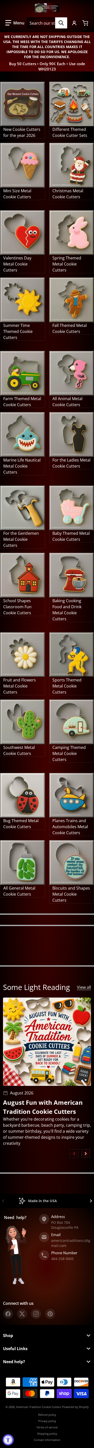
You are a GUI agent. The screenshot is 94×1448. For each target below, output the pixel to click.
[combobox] (47, 22)
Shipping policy (47, 1433)
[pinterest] (50, 1314)
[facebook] (8, 1314)
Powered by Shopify (75, 1407)
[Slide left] (74, 1153)
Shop (8, 1335)
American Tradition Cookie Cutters (38, 1407)
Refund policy (47, 1415)
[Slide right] (85, 1153)
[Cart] (85, 23)
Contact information (47, 1440)
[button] (15, 23)
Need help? (14, 1361)
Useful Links (15, 1348)
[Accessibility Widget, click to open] (8, 1439)
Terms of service (47, 1427)
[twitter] (22, 1314)
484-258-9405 (62, 1258)
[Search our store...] (61, 22)
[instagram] (36, 1314)
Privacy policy (47, 1421)
